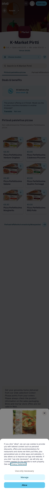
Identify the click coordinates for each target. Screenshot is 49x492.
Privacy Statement (18, 464)
